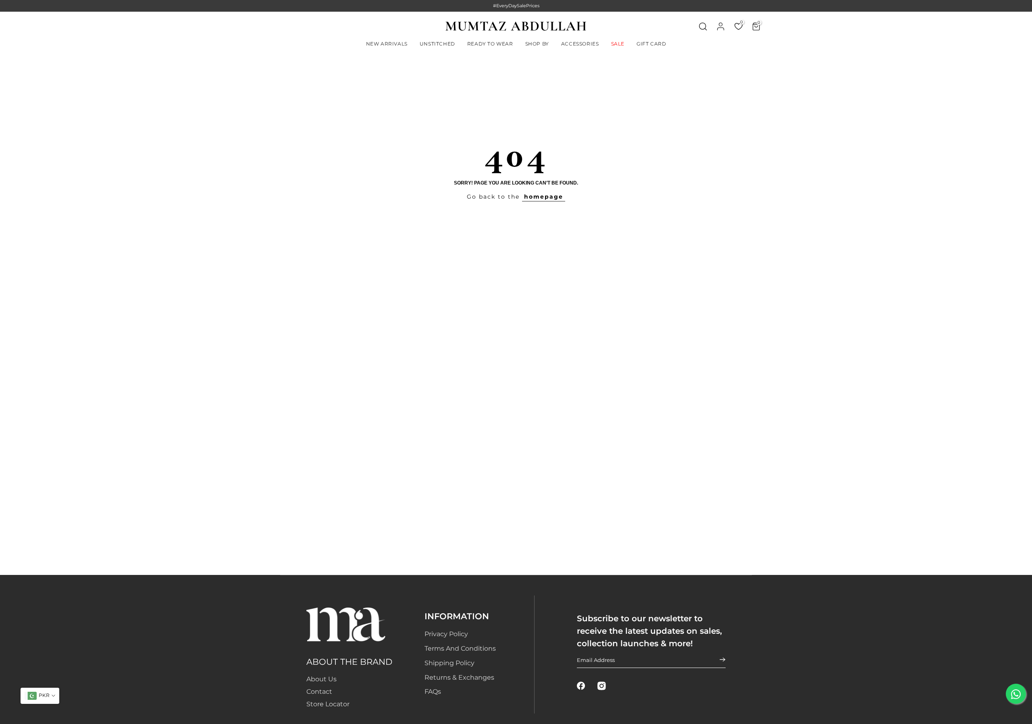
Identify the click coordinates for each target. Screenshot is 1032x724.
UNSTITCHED (437, 44)
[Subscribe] (718, 659)
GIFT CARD (651, 44)
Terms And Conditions (460, 648)
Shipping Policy (449, 663)
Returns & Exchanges (459, 677)
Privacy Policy (446, 634)
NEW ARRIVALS (387, 44)
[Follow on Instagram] (601, 686)
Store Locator (328, 704)
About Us (321, 679)
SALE (617, 44)
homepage (543, 196)
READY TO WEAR (490, 44)
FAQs (432, 691)
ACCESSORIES (580, 44)
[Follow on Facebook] (581, 686)
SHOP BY (537, 44)
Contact (319, 691)
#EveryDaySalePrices (516, 5)
